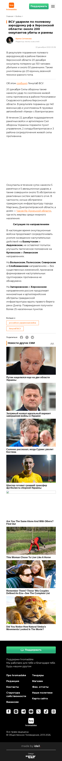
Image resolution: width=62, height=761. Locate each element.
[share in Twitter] (27, 337)
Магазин (37, 681)
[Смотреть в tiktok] (46, 711)
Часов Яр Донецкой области (33, 211)
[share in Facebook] (21, 337)
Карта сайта (40, 698)
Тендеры (38, 675)
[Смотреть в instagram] (16, 711)
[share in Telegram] (32, 337)
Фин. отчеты (40, 687)
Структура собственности (16, 694)
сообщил (22, 83)
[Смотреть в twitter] (38, 711)
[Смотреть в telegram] (23, 711)
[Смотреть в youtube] (31, 711)
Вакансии (12, 702)
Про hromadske (16, 675)
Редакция (12, 681)
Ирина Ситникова (24, 39)
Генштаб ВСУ (15, 329)
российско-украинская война (22, 323)
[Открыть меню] (53, 6)
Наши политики (42, 692)
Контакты (12, 687)
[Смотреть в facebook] (8, 711)
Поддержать (39, 6)
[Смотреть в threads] (53, 711)
